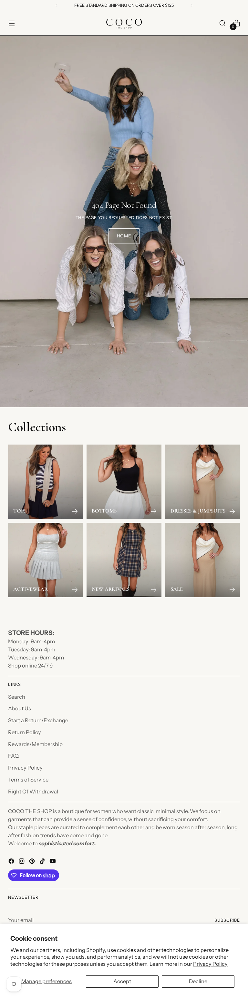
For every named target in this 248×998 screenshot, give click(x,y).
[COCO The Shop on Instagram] (22, 862)
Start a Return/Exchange (38, 720)
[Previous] (57, 5)
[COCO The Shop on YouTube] (53, 862)
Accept (122, 981)
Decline (198, 981)
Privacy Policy (210, 964)
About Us (19, 708)
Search (16, 697)
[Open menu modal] (11, 23)
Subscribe (227, 920)
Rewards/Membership (35, 744)
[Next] (191, 5)
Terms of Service (28, 779)
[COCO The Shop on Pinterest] (32, 862)
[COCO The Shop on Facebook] (12, 862)
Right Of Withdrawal (33, 791)
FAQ (13, 756)
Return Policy (24, 732)
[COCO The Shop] (124, 23)
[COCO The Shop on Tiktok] (43, 862)
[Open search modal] (222, 23)
